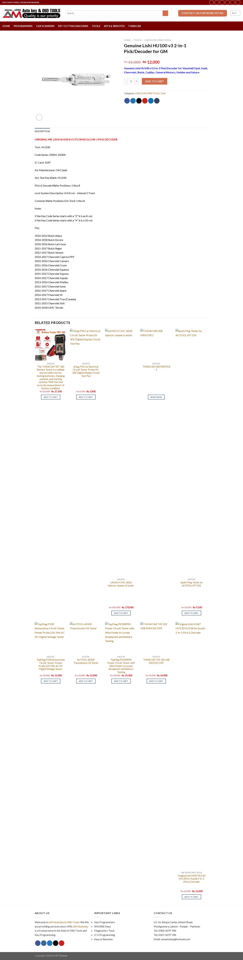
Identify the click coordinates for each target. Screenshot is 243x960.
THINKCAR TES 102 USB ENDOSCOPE (156, 661)
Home (6, 26)
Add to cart (154, 81)
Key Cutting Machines (73, 26)
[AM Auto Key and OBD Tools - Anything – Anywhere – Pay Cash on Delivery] (31, 13)
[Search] (165, 13)
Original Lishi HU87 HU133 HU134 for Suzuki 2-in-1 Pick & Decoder (191, 878)
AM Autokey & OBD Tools (64, 922)
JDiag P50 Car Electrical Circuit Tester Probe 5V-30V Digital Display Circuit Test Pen (86, 371)
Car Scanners (45, 26)
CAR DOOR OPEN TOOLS (157, 40)
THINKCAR (134, 26)
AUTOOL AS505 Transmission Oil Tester (86, 661)
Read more (156, 397)
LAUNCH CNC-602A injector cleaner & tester (121, 584)
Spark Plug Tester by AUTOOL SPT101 (191, 584)
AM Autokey (80, 926)
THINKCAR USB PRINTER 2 (156, 368)
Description (42, 131)
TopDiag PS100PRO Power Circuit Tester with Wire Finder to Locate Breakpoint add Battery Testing (121, 666)
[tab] (42, 131)
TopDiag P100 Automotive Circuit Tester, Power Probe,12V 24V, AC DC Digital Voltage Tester (51, 664)
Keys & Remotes (114, 26)
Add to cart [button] (51, 397)
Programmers (23, 26)
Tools (96, 26)
